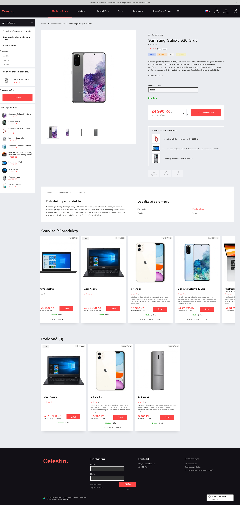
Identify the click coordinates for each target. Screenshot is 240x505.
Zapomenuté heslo (96, 488)
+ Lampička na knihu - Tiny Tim (180, 139)
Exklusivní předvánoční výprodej (16, 31)
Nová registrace (95, 485)
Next (231, 281)
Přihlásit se (127, 485)
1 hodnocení (162, 49)
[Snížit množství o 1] (187, 114)
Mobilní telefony (198, 209)
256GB (111, 320)
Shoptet (54, 499)
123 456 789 (143, 467)
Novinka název (9, 45)
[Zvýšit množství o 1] (187, 111)
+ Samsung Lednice (177, 159)
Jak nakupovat (190, 464)
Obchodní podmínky (193, 467)
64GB (96, 320)
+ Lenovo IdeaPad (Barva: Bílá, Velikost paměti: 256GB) (190, 149)
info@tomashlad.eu (146, 464)
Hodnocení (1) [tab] (65, 192)
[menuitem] (60, 11)
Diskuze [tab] (82, 192)
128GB (103, 320)
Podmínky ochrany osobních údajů (199, 470)
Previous (45, 281)
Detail (66, 309)
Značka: (155, 35)
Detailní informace (155, 75)
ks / (17, 97)
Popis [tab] (50, 192)
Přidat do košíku (208, 113)
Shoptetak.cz (66, 499)
